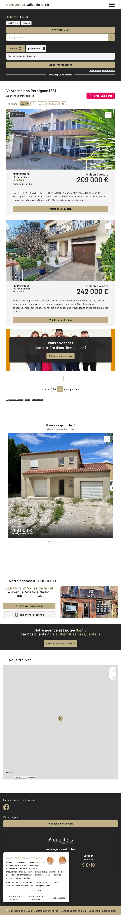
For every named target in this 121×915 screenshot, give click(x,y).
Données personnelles (73, 910)
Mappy (32, 777)
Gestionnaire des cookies (103, 910)
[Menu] (112, 4)
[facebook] (6, 807)
